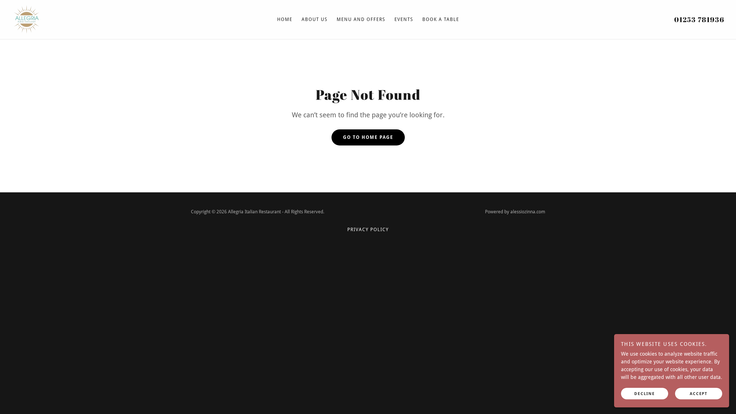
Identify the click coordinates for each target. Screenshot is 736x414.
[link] (27, 19)
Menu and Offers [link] (361, 19)
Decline (644, 393)
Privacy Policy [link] (368, 229)
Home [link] (284, 19)
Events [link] (403, 19)
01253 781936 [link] (699, 19)
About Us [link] (314, 19)
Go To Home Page (368, 137)
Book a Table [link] (440, 19)
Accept (699, 393)
